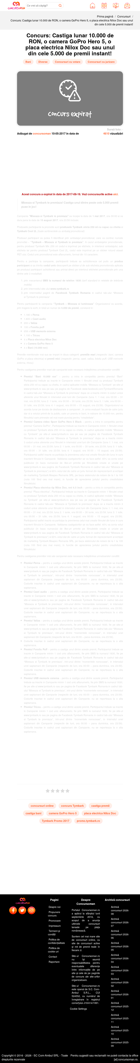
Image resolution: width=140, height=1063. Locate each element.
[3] (57, 791)
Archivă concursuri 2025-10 (120, 1030)
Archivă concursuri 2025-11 (120, 1018)
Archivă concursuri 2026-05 (120, 946)
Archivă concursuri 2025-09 (120, 1042)
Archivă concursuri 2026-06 (120, 934)
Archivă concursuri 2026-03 (120, 970)
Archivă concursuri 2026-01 (120, 994)
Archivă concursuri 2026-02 (120, 982)
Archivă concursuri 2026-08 (120, 910)
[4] (62, 791)
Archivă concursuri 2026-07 (120, 922)
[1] (47, 791)
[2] (52, 791)
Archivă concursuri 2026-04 (120, 958)
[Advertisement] (70, 162)
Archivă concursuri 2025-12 (120, 1006)
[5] (67, 791)
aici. (115, 194)
